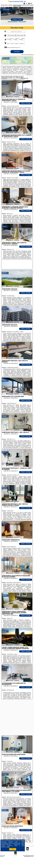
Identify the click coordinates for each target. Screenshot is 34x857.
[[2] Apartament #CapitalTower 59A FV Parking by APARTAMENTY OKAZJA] (17, 125)
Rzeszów (4, 83)
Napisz (32, 856)
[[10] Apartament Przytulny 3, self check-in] (17, 422)
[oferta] (6, 96)
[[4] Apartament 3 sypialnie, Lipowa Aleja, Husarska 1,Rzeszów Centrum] (17, 196)
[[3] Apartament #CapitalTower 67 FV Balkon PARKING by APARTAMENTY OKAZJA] (17, 161)
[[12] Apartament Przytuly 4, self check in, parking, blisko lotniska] (17, 494)
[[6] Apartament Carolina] (17, 279)
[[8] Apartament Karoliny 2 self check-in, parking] (17, 350)
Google (22, 840)
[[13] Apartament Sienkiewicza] (17, 529)
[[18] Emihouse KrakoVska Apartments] (17, 744)
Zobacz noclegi (25, 103)
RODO (8, 846)
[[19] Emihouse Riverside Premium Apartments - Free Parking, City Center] (17, 780)
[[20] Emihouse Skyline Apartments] (17, 816)
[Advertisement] (17, 718)
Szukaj (17, 51)
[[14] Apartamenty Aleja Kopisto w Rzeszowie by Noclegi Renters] (17, 565)
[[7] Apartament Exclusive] (17, 314)
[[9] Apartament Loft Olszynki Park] (17, 386)
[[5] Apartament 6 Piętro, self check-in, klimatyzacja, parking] (17, 232)
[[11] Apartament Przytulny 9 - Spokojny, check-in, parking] (17, 458)
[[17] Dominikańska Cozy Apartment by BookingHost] (17, 673)
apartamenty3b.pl (17, 1)
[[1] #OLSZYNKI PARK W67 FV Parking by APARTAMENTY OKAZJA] (17, 89)
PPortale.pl (2, 856)
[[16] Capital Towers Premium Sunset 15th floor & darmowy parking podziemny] (17, 637)
